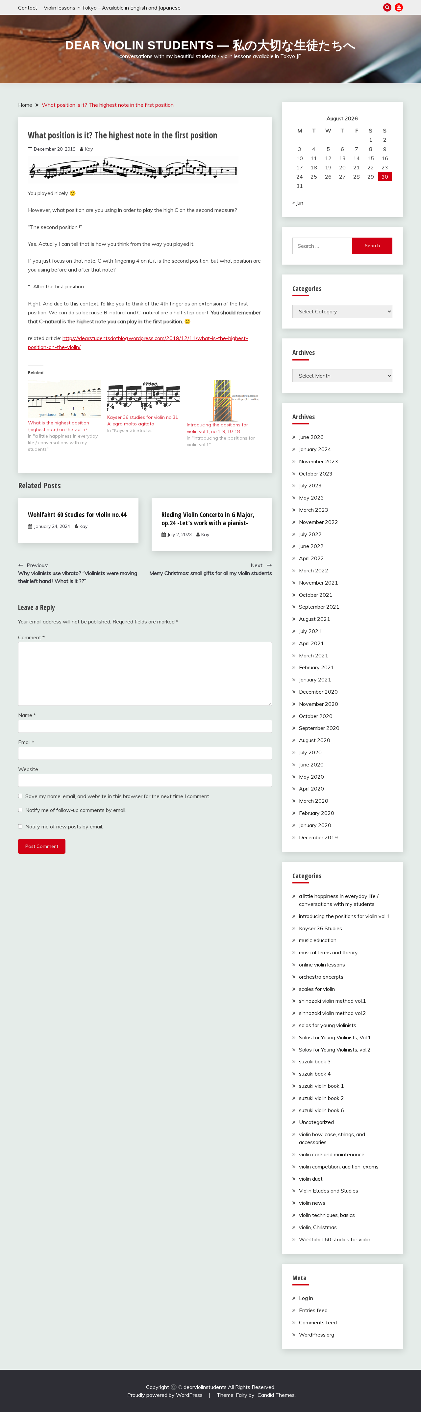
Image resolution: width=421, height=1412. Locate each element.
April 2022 (311, 558)
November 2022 (318, 522)
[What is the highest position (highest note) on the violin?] (64, 399)
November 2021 (318, 582)
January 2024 (315, 449)
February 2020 (316, 813)
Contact (27, 7)
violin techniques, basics (327, 1215)
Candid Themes (276, 1395)
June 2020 (311, 764)
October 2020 (316, 716)
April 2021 (311, 643)
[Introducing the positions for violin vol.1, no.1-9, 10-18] (223, 401)
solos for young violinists (327, 1025)
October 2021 (316, 594)
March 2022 (313, 570)
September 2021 (319, 606)
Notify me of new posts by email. (64, 826)
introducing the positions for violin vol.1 (344, 916)
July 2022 (310, 534)
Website (28, 769)
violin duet (311, 1178)
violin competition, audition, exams (339, 1166)
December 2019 (318, 837)
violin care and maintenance (331, 1154)
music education (317, 940)
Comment (31, 637)
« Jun (297, 202)
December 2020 (318, 691)
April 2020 (311, 788)
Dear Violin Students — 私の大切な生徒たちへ (210, 45)
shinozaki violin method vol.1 (332, 1000)
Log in (306, 1298)
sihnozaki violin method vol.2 (332, 1013)
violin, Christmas (318, 1227)
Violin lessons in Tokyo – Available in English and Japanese (112, 7)
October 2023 (316, 473)
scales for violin (317, 989)
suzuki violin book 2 (321, 1098)
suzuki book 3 (315, 1061)
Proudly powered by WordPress (165, 1395)
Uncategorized (316, 1122)
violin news (312, 1202)
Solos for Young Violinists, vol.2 (335, 1049)
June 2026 (311, 437)
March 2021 (313, 655)
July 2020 (310, 752)
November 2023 (318, 461)
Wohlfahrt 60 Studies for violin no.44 (77, 514)
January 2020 (315, 825)
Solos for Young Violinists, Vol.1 (335, 1037)
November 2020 (318, 704)
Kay (89, 149)
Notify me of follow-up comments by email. (75, 810)
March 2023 (313, 509)
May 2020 (311, 776)
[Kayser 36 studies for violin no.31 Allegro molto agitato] (143, 397)
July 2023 (310, 485)
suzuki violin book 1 (321, 1085)
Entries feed (313, 1310)
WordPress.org (316, 1334)
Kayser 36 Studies (320, 928)
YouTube (399, 7)
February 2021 (316, 667)
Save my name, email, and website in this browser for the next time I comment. (117, 796)
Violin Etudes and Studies (328, 1190)
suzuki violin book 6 (321, 1110)
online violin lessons (322, 964)
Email (26, 742)
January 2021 (315, 679)
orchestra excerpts (321, 976)
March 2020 (313, 800)
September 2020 (319, 728)
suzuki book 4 (315, 1073)
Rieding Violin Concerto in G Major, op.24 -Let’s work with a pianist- (207, 518)
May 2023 (311, 497)
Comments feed (318, 1322)
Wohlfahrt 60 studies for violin (334, 1239)
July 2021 (310, 631)
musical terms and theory (328, 952)
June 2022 (311, 546)
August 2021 (314, 619)
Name (27, 715)
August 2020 (314, 740)
